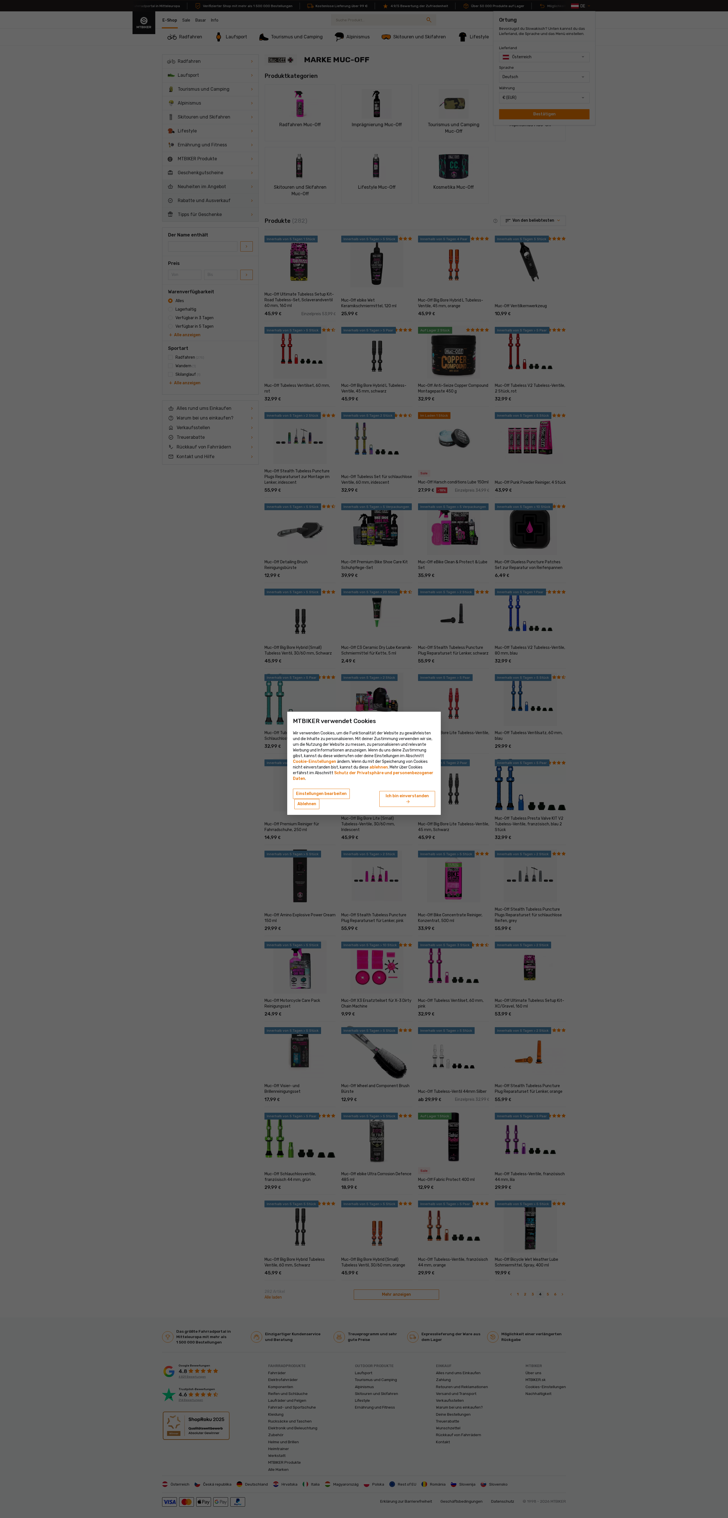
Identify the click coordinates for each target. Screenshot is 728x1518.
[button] (378, 767)
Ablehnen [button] (306, 803)
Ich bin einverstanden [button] (407, 799)
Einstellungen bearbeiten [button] (321, 793)
